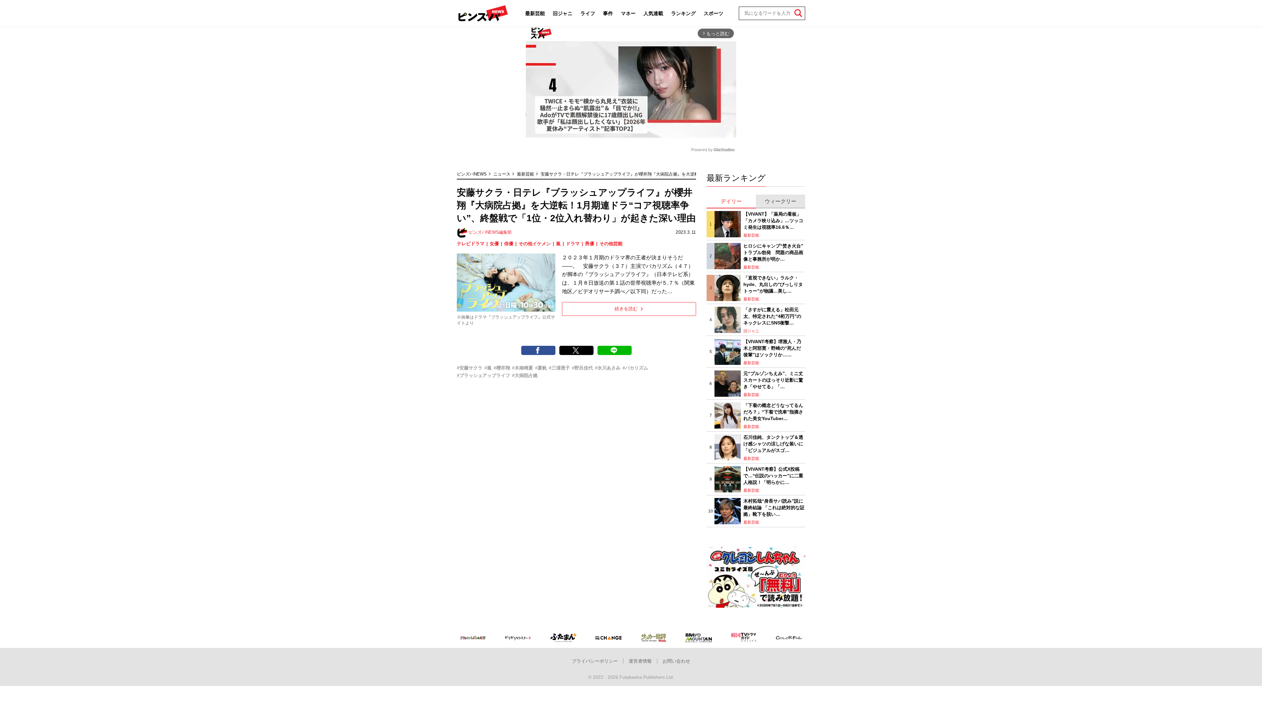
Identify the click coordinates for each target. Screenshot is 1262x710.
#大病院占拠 (525, 375)
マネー (628, 13)
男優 (589, 243)
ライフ (587, 13)
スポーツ (713, 13)
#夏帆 (541, 367)
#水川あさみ (607, 367)
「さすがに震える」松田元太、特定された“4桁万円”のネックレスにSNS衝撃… (772, 316)
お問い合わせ (676, 661)
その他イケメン (535, 243)
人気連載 (653, 13)
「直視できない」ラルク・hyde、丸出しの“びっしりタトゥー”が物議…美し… (773, 284)
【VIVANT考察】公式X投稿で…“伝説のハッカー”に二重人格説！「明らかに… (773, 475)
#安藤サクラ (469, 367)
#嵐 (488, 367)
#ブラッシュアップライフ (483, 375)
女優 (494, 243)
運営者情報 (640, 661)
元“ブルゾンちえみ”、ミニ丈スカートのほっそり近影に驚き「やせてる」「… (773, 380)
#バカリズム (635, 367)
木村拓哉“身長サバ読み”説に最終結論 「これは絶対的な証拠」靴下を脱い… (774, 507)
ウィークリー (780, 201)
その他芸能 (610, 243)
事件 (608, 13)
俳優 (508, 243)
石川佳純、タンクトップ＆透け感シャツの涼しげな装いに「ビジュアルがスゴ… (773, 444)
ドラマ (573, 243)
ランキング (683, 13)
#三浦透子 (559, 367)
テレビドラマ (470, 243)
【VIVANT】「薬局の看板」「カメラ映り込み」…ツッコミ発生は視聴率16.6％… (773, 220)
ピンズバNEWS (472, 174)
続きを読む (626, 308)
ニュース (501, 174)
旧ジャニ (563, 13)
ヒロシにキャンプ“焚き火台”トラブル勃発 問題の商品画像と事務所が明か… (773, 252)
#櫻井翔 (502, 367)
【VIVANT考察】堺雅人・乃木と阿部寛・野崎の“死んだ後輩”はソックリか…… (772, 348)
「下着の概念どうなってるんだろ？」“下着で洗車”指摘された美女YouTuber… (773, 412)
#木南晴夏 (522, 367)
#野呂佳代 (582, 367)
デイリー (731, 201)
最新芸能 (535, 13)
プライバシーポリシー (595, 661)
